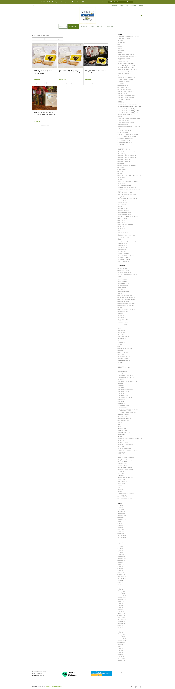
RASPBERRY (121, 434)
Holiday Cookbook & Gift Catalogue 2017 (128, 111)
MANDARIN (120, 401)
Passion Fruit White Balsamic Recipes (127, 181)
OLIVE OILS (120, 163)
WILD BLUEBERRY (122, 497)
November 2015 (121, 619)
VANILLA (119, 485)
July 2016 (120, 603)
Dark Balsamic (121, 321)
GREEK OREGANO (122, 358)
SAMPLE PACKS (122, 218)
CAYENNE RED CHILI (123, 301)
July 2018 (120, 566)
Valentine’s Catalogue (123, 253)
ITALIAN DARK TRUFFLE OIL (125, 376)
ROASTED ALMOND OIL (124, 448)
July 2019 (120, 553)
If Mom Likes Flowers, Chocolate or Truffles (128, 118)
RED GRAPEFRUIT (122, 442)
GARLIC (119, 346)
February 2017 (121, 592)
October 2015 (121, 621)
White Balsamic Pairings (123, 257)
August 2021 (120, 521)
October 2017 (121, 580)
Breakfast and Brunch (123, 291)
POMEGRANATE (122, 430)
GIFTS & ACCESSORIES (124, 89)
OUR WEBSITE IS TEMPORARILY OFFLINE (129, 175)
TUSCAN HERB (121, 479)
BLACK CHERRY (122, 280)
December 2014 (121, 639)
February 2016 (121, 613)
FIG (118, 340)
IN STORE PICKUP (122, 124)
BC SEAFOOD (121, 42)
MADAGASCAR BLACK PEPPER (126, 397)
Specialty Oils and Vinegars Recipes (127, 238)
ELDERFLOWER (121, 333)
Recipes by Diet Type (123, 210)
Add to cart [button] (39, 83)
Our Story (120, 173)
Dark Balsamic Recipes (123, 60)
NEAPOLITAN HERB (123, 415)
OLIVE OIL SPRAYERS (123, 161)
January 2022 (121, 513)
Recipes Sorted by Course (124, 212)
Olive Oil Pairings (122, 154)
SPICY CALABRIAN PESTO (125, 469)
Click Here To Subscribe (38, 676)
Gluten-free (120, 350)
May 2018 (120, 570)
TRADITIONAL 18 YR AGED (125, 477)
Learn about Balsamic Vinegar (125, 389)
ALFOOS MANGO (122, 268)
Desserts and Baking (123, 325)
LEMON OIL (120, 393)
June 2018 (120, 568)
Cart (118, 44)
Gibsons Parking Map (123, 85)
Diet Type (119, 329)
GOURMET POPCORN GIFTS (125, 97)
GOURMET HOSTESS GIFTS (125, 91)
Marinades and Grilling (123, 405)
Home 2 (119, 116)
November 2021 (121, 515)
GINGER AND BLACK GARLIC (125, 348)
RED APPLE (120, 440)
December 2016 (121, 596)
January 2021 (121, 533)
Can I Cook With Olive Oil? (124, 295)
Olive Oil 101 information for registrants (127, 152)
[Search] (115, 26)
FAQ (118, 75)
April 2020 (120, 551)
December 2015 (121, 617)
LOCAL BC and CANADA (124, 130)
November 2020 (121, 537)
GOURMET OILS (122, 93)
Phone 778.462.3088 (120, 5)
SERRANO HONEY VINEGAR (125, 458)
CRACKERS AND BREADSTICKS (126, 56)
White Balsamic (121, 495)
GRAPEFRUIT (121, 354)
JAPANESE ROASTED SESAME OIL (127, 381)
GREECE (119, 101)
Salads (119, 456)
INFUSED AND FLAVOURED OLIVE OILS (128, 126)
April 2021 (120, 527)
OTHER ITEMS (121, 169)
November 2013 (121, 658)
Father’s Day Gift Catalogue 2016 (126, 77)
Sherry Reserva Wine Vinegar (125, 460)
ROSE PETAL (121, 452)
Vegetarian (120, 489)
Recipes (119, 206)
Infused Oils (120, 374)
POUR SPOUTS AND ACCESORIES (127, 199)
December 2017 (121, 576)
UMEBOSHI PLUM (122, 481)
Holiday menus (121, 370)
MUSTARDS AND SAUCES (124, 142)
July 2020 (120, 545)
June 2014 (120, 650)
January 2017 (121, 594)
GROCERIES (121, 103)
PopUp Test (120, 197)
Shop (118, 230)
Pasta (119, 426)
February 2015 (121, 635)
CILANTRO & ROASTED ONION (126, 309)
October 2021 (121, 517)
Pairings (119, 179)
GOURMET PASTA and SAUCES (126, 95)
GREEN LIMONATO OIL (123, 360)
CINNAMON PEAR (122, 311)
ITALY (119, 128)
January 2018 (121, 574)
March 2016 (120, 611)
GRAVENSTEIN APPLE (123, 356)
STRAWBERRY (121, 471)
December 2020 (121, 535)
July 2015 (120, 627)
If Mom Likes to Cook (123, 120)
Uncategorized (121, 483)
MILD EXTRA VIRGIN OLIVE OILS (126, 136)
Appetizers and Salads (123, 270)
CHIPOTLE (120, 307)
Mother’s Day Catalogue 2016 (125, 138)
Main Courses (121, 399)
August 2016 (120, 601)
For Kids (119, 344)
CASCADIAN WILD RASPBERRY (126, 299)
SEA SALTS (120, 226)
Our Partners (120, 171)
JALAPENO (120, 379)
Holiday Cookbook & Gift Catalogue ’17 (127, 113)
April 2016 (120, 609)
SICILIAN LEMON (122, 462)
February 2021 (121, 531)
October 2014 (121, 642)
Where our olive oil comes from (125, 255)
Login (121, 672)
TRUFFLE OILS (121, 251)
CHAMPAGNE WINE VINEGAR (125, 305)
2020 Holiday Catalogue (123, 38)
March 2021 (120, 529)
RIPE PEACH (121, 446)
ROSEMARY (120, 454)
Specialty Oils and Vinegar (124, 467)
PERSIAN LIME (121, 428)
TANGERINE (120, 473)
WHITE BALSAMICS (123, 261)
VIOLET (119, 491)
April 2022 (120, 508)
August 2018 (120, 564)
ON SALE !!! (120, 167)
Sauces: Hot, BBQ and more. (125, 224)
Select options (70, 83)
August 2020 (120, 543)
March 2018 (120, 572)
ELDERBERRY (121, 331)
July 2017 (120, 584)
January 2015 (121, 637)
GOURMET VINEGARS (123, 99)
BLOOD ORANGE (122, 288)
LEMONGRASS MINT (123, 395)
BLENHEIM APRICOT (123, 286)
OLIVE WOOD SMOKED (124, 419)
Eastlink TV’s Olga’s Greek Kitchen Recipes (129, 66)
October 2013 (121, 660)
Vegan (119, 487)
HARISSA (120, 362)
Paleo (118, 424)
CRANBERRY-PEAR (122, 319)
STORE (119, 240)
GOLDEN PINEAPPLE (123, 352)
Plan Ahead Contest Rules (124, 185)
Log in (140, 5)
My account (120, 144)
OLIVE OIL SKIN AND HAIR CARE (126, 156)
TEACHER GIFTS (122, 244)
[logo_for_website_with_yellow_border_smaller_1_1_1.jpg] (87, 15)
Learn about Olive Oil (123, 391)
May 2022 (120, 506)
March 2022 (120, 510)
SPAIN (119, 234)
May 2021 (120, 525)
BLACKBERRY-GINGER (123, 284)
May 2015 (120, 631)
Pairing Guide (121, 177)
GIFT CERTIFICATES (123, 87)
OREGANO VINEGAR (123, 421)
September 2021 (121, 519)
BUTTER (119, 293)
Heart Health (120, 366)
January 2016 (121, 615)
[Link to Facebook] (34, 6)
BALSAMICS (120, 40)
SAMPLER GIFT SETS (123, 220)
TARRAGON (120, 475)
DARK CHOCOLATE (122, 323)
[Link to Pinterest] (38, 6)
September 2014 (121, 644)
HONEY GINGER (122, 372)
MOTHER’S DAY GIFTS (123, 140)
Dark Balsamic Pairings (123, 58)
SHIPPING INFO (121, 228)
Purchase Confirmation (123, 201)
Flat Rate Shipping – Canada (125, 79)
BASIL (119, 276)
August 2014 (120, 646)
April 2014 (120, 654)
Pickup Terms (121, 183)
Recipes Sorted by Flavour (124, 214)
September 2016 (121, 599)
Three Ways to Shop (122, 248)
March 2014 (120, 656)
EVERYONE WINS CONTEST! (125, 68)
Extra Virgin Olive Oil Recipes (125, 72)
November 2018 (121, 558)
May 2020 (120, 549)
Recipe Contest (121, 205)
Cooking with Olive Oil (123, 317)
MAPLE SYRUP (121, 403)
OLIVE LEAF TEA (122, 148)
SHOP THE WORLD (122, 232)
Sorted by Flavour (122, 464)
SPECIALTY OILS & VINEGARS (126, 236)
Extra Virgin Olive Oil (123, 336)
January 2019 (121, 556)
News (118, 146)
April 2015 (120, 633)
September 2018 (121, 562)
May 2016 (120, 607)
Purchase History (122, 203)
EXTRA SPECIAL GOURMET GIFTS (127, 70)
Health (119, 364)
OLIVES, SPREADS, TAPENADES (126, 165)
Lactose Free (120, 385)
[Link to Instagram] (43, 6)
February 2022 (121, 511)
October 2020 (121, 539)
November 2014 (121, 641)
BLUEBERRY (121, 290)
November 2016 (121, 598)
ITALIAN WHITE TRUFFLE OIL (125, 377)
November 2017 (121, 578)
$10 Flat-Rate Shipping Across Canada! (120, 2)
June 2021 (120, 523)
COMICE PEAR (121, 315)
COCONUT (120, 313)
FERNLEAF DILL (122, 338)
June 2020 (120, 547)
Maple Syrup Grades (122, 132)
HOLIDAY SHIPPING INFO (124, 115)
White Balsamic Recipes (123, 259)
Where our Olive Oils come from (125, 493)
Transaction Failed (122, 249)
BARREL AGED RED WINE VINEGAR (127, 274)
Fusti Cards (120, 83)
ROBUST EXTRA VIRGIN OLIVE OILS (127, 216)
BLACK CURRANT (122, 282)
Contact (133, 5)
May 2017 (120, 588)
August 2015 (120, 625)
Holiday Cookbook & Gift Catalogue (126, 109)
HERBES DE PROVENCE (124, 368)
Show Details (50, 83)
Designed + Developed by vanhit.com (54, 686)
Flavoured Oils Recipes (123, 81)
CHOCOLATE (121, 50)
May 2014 (120, 652)
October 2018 (121, 560)
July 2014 (120, 648)
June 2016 (120, 605)
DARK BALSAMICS (122, 62)
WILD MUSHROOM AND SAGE (125, 499)
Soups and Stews (122, 466)
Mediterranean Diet (122, 407)
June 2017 (120, 586)
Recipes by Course (122, 208)
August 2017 (120, 582)
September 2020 (121, 541)
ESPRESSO (120, 334)
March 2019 (120, 554)
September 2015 (121, 623)
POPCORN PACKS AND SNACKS (126, 187)
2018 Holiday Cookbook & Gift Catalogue (128, 36)
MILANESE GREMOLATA (124, 411)
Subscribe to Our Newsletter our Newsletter (128, 242)
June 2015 (120, 629)
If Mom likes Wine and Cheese (125, 122)
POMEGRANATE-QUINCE (124, 432)
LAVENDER (120, 387)
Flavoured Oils (121, 342)
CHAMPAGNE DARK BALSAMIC (126, 303)
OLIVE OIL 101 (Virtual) (123, 150)
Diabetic (119, 327)
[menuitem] (120, 5)
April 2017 (120, 590)
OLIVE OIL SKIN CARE (123, 159)
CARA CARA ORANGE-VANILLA (126, 297)
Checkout (119, 46)
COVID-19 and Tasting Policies (125, 54)
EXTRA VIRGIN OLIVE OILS (125, 73)
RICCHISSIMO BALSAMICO (125, 444)
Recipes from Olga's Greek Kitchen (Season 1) (129, 438)
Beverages (120, 278)
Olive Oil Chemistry (122, 417)
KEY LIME (120, 383)
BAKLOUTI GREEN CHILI (124, 272)
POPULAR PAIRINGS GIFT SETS (126, 195)
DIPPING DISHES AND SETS (125, 64)
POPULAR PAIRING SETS (124, 193)
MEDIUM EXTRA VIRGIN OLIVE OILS (127, 134)
